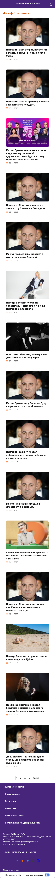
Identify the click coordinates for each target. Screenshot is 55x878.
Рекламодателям (14, 815)
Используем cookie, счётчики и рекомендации (24, 875)
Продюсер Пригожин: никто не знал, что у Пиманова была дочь (25, 207)
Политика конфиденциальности (22, 822)
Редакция (10, 801)
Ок (47, 875)
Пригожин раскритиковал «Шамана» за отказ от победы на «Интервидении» (26, 454)
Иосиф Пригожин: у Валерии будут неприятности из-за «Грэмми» (27, 405)
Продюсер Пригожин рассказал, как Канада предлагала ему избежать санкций (25, 607)
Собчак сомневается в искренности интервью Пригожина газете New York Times (27, 555)
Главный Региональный (27, 3)
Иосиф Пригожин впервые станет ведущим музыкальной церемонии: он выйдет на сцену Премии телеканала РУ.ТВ (26, 155)
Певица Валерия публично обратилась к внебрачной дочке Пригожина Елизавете (25, 305)
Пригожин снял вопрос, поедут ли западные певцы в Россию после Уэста (26, 52)
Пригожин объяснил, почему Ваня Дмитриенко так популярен (26, 356)
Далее (36, 777)
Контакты (10, 808)
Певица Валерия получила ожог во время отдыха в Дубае (27, 657)
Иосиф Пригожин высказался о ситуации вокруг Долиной (24, 255)
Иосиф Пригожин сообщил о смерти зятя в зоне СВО (23, 505)
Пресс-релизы (12, 794)
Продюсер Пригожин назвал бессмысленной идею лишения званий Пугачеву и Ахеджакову (25, 707)
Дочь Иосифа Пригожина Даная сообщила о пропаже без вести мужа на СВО (25, 759)
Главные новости (14, 786)
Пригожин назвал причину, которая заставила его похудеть (27, 103)
